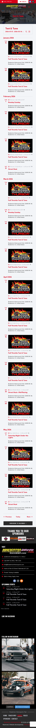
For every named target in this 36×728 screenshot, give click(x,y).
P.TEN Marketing (28, 725)
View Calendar (5, 608)
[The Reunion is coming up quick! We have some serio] (18, 688)
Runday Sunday (14, 102)
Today (18, 517)
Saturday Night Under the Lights (18, 436)
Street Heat (12, 169)
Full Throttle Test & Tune (17, 59)
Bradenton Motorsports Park (12, 722)
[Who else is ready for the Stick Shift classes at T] (18, 654)
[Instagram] (33, 1)
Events (16, 19)
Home (11, 19)
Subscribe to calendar (17, 523)
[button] (29, 7)
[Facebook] (30, 1)
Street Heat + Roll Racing (17, 392)
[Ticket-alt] (21, 580)
